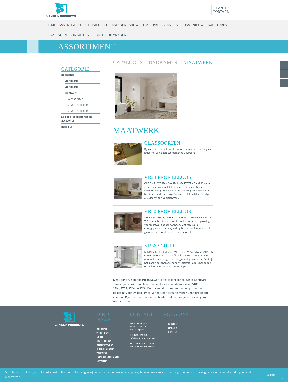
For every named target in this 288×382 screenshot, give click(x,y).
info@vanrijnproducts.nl (142, 338)
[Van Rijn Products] (61, 10)
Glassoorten (76, 99)
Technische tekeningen (105, 25)
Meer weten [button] (12, 377)
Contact (77, 35)
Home (51, 25)
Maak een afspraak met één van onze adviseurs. (142, 345)
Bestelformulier (104, 344)
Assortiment (70, 25)
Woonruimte (103, 332)
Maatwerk (71, 93)
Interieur (66, 127)
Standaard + (72, 87)
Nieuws (199, 25)
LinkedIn (172, 327)
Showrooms (139, 25)
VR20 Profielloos (78, 111)
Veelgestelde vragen (106, 35)
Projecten (162, 25)
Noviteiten (101, 360)
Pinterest (173, 331)
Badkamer (67, 75)
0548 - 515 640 (141, 334)
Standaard (71, 81)
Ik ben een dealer (105, 348)
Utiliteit (100, 336)
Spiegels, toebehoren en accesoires (76, 118)
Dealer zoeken (103, 340)
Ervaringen (56, 35)
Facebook (173, 323)
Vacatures (217, 25)
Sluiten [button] (272, 374)
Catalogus (128, 62)
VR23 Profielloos (78, 105)
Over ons (182, 25)
